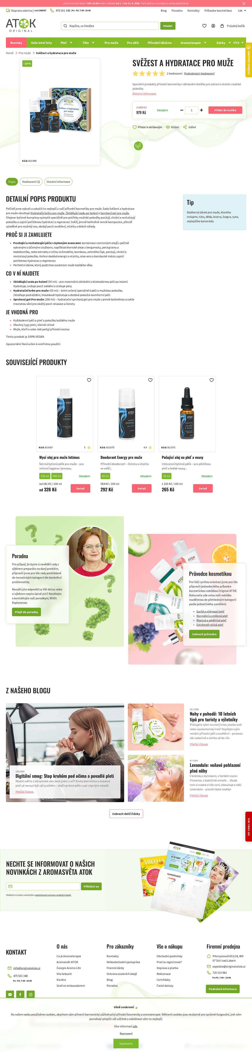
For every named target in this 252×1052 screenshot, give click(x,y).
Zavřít (148, 131)
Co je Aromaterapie (69, 956)
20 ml (166, 476)
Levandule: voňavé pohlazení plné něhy (215, 768)
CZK (240, 10)
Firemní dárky (115, 968)
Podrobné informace (223, 989)
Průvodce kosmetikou (218, 10)
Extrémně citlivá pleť (209, 625)
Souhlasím (126, 1043)
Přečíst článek (24, 792)
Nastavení (126, 1033)
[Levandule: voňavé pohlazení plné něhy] (156, 778)
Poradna (177, 10)
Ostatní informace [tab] (58, 182)
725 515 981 (220, 973)
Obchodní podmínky (169, 956)
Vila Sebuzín (64, 974)
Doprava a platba (167, 968)
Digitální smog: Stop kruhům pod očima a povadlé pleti (64, 775)
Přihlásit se (91, 886)
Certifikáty (163, 980)
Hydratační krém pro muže (47, 213)
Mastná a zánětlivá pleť (211, 620)
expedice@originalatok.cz (229, 966)
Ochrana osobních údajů (122, 974)
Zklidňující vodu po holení (81, 213)
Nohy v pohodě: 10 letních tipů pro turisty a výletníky (214, 716)
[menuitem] (16, 42)
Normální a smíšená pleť (212, 616)
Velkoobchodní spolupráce (123, 962)
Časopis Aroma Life (69, 968)
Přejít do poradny (26, 612)
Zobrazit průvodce (204, 634)
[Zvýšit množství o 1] (201, 110)
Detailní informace (144, 93)
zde (135, 1026)
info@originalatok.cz (26, 968)
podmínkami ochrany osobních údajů (53, 895)
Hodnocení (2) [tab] (31, 182)
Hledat (167, 26)
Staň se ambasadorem (71, 985)
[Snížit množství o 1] (181, 110)
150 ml (45, 476)
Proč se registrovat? (169, 962)
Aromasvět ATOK (67, 962)
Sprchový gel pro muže (114, 213)
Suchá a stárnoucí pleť (210, 611)
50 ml (105, 476)
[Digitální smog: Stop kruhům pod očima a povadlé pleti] (65, 752)
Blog (164, 10)
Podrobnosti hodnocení (199, 73)
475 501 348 (20, 976)
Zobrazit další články (126, 814)
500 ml (57, 476)
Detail (80, 488)
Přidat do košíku (225, 110)
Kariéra (61, 980)
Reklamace (164, 974)
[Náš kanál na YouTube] (10, 995)
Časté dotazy (165, 985)
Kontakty (193, 10)
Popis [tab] (11, 182)
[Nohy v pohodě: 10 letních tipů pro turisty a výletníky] (156, 727)
